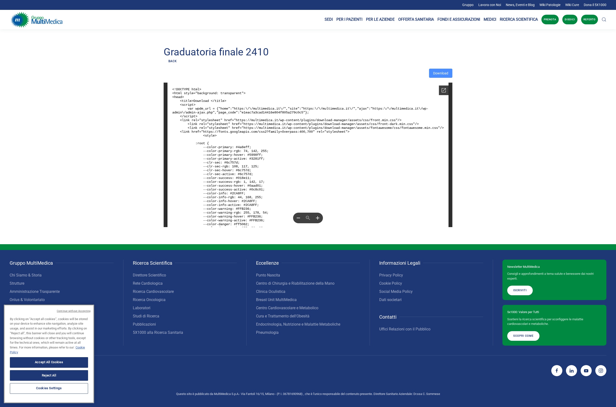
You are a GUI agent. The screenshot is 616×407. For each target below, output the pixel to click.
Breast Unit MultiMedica (276, 299)
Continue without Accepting (73, 311)
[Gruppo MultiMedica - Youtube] (586, 370)
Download (440, 73)
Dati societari (390, 299)
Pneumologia (267, 332)
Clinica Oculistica (270, 291)
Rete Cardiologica (148, 283)
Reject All (49, 375)
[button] (604, 19)
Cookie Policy (390, 283)
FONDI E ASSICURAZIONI (458, 19)
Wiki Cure (572, 5)
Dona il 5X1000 (595, 5)
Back (172, 61)
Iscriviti (520, 290)
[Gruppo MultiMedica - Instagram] (600, 370)
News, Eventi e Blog (520, 5)
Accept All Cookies (49, 362)
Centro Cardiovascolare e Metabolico (287, 308)
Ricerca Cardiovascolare (153, 291)
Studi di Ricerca (146, 316)
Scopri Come (523, 335)
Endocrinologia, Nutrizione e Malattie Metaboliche (298, 324)
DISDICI (570, 19)
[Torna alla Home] (37, 19)
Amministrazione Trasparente (35, 291)
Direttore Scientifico (149, 275)
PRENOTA (550, 19)
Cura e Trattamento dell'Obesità (282, 316)
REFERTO (590, 19)
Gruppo (468, 5)
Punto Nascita (268, 275)
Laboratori (141, 308)
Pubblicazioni (144, 324)
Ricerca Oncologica (149, 299)
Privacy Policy (391, 275)
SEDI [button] (329, 19)
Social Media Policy (396, 291)
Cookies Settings (49, 388)
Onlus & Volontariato (27, 299)
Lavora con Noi (489, 5)
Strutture (17, 283)
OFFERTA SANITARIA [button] (416, 19)
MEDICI (490, 19)
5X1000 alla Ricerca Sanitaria (158, 332)
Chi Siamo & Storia (26, 275)
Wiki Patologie (549, 5)
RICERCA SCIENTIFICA (519, 19)
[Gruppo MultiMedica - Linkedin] (571, 370)
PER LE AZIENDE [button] (380, 19)
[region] (49, 354)
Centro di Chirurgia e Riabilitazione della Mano (295, 283)
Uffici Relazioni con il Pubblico (404, 329)
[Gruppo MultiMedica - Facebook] (556, 370)
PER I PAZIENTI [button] (349, 19)
